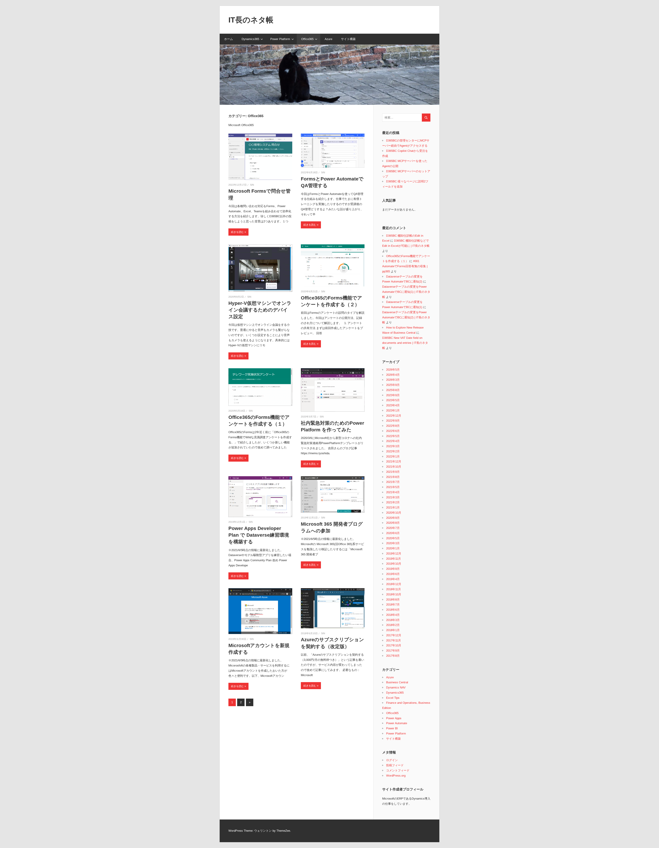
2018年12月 (393, 584)
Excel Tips (393, 697)
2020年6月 (393, 533)
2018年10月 (393, 594)
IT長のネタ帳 (250, 20)
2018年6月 (393, 609)
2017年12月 (393, 635)
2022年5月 (393, 436)
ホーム (228, 39)
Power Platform (280, 39)
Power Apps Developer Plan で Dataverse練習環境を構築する (258, 535)
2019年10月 (393, 563)
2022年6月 (393, 431)
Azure (328, 39)
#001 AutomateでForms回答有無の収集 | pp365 (404, 266)
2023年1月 (393, 410)
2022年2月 (393, 451)
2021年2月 (393, 502)
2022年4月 (393, 441)
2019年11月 (393, 558)
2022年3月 (393, 446)
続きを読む (237, 231)
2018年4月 (393, 615)
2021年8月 (393, 477)
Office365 (307, 39)
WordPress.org (396, 775)
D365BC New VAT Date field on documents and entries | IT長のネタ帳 (405, 343)
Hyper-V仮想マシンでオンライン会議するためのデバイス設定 (259, 310)
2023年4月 (393, 405)
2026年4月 (393, 374)
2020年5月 (393, 538)
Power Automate (396, 723)
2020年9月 (393, 517)
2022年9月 (393, 420)
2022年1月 (393, 456)
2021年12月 (393, 461)
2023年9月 (393, 395)
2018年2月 (393, 625)
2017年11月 (393, 640)
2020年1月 (393, 548)
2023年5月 (393, 400)
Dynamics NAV (396, 687)
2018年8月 (393, 599)
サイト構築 (348, 39)
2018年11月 (393, 589)
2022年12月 (393, 415)
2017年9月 (393, 650)
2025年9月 (393, 385)
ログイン (392, 760)
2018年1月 (393, 630)
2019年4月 (393, 579)
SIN (252, 184)
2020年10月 (393, 512)
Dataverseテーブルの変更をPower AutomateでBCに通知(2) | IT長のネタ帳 (406, 317)
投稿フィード (395, 765)
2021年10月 (393, 466)
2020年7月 (393, 528)
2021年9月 (393, 471)
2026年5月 (393, 369)
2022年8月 (393, 425)
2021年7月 (393, 482)
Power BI (392, 728)
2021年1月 (393, 507)
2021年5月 (393, 487)
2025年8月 (393, 390)
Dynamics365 (250, 39)
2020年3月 (393, 543)
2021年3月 (393, 497)
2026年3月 (393, 379)
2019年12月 (393, 553)
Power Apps (393, 718)
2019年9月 (393, 568)
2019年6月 (393, 574)
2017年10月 (393, 645)
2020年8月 (393, 522)
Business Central (397, 682)
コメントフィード (397, 770)
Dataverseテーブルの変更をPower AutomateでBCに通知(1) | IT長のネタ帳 (406, 292)
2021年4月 (393, 492)
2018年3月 (393, 620)
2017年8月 (393, 655)
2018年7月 (393, 604)
